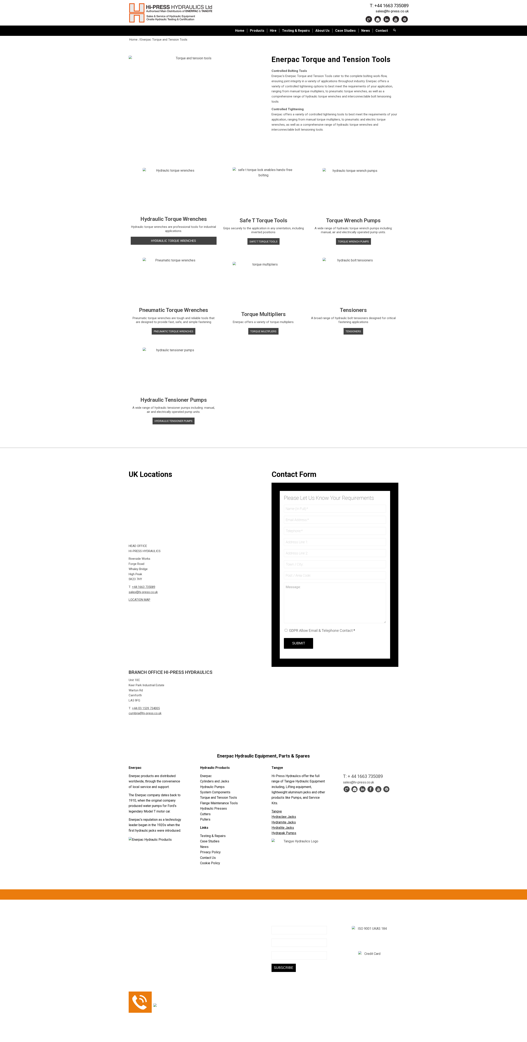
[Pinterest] (405, 19)
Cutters (205, 814)
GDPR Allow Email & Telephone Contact (322, 630)
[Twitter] (274, 143)
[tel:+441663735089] (369, 19)
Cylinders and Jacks (214, 781)
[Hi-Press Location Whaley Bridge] (192, 508)
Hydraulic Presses (213, 808)
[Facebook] (282, 143)
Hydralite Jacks (283, 828)
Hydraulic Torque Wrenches (173, 219)
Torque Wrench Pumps (353, 220)
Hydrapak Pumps (284, 833)
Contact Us (208, 858)
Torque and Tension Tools (218, 798)
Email (275, 923)
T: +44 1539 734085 (214, 959)
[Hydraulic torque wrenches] (173, 190)
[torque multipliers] (263, 285)
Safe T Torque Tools (263, 220)
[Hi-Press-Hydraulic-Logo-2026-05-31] (180, 13)
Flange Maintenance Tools (219, 803)
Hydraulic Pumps (212, 787)
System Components (215, 792)
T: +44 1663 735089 (389, 5)
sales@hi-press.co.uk (392, 11)
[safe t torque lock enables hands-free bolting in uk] (263, 190)
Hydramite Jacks (284, 822)
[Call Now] (346, 789)
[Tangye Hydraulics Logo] (299, 844)
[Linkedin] (387, 19)
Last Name (279, 949)
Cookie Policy (210, 863)
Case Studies (209, 841)
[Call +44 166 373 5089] (140, 1012)
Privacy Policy (210, 852)
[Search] (395, 31)
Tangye (277, 811)
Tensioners (353, 310)
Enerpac (206, 776)
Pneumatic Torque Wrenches (173, 310)
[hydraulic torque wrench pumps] (353, 191)
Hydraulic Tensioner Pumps (173, 400)
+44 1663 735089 (143, 587)
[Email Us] (378, 19)
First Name (279, 936)
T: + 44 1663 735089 (363, 776)
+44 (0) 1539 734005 (146, 708)
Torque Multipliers (263, 314)
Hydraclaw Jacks (284, 817)
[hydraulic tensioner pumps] (173, 371)
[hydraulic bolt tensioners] (353, 281)
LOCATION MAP (139, 600)
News (204, 847)
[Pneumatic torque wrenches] (173, 281)
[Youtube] (396, 19)
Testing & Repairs (213, 836)
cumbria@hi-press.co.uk (145, 713)
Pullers (205, 819)
